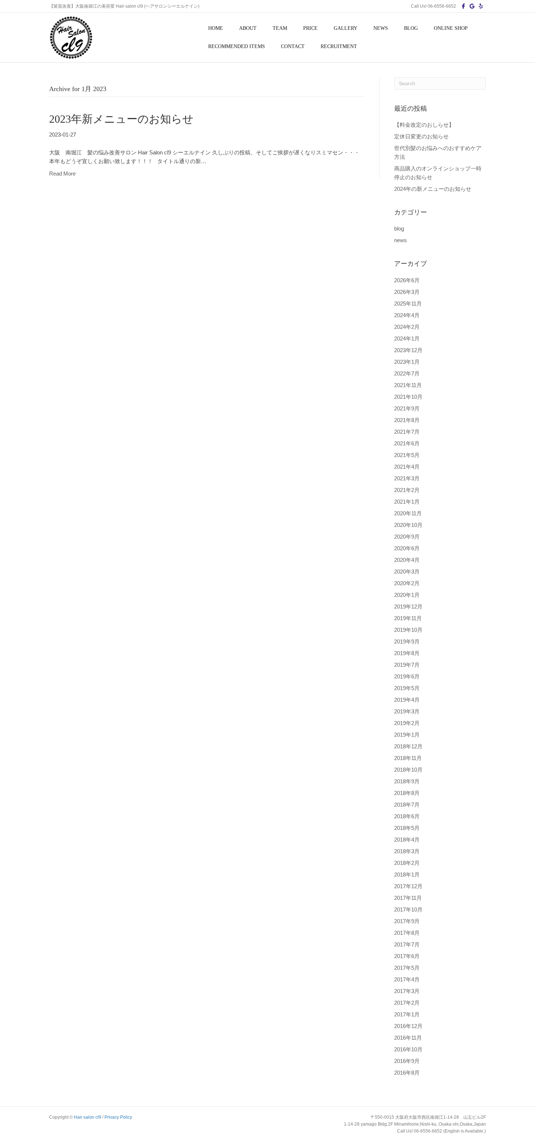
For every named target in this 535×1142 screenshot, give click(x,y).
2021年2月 (407, 490)
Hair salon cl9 (87, 1117)
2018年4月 (407, 839)
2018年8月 (407, 793)
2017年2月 (407, 1003)
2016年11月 (408, 1038)
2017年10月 (408, 909)
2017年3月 (407, 991)
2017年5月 (407, 968)
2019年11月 (408, 618)
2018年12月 (408, 746)
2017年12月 (408, 886)
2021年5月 (407, 455)
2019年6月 (407, 676)
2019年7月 (407, 665)
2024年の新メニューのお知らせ (432, 189)
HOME (215, 28)
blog (399, 228)
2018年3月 (407, 851)
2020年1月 (407, 595)
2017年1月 (407, 1014)
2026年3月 (407, 292)
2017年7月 (407, 944)
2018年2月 (407, 863)
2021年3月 (407, 478)
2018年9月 (407, 781)
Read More (62, 173)
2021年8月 (407, 420)
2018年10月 (408, 770)
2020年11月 (408, 513)
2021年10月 (408, 397)
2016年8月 (407, 1073)
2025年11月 (408, 303)
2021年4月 (407, 467)
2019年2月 (407, 723)
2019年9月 (407, 641)
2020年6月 (407, 548)
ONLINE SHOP (451, 28)
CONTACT (293, 46)
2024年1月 (407, 338)
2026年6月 (407, 280)
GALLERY (345, 28)
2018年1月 (407, 874)
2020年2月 (407, 583)
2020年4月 (407, 560)
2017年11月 (408, 898)
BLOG (411, 28)
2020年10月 (408, 525)
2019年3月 (407, 711)
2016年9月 (407, 1061)
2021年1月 (407, 502)
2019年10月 (408, 630)
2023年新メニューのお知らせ (121, 119)
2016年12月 (408, 1026)
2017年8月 (407, 933)
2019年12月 (408, 606)
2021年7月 (407, 432)
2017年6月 (407, 956)
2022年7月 (407, 373)
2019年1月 (407, 735)
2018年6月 (407, 816)
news (400, 240)
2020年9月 (407, 536)
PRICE (310, 28)
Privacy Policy (118, 1117)
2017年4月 (407, 979)
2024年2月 (407, 327)
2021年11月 (408, 385)
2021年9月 (407, 408)
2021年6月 (407, 443)
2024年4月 (407, 315)
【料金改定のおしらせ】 (424, 125)
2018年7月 (407, 805)
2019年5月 (407, 688)
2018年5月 (407, 828)
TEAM (280, 28)
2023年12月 (408, 350)
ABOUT (248, 28)
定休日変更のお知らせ (421, 136)
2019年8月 (407, 653)
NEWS (380, 28)
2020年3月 (407, 571)
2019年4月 (407, 700)
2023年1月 (407, 362)
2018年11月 (408, 758)
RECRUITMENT (339, 46)
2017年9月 (407, 921)
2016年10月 (408, 1049)
